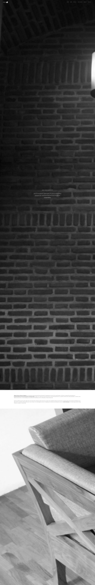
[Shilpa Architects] (6, 2)
